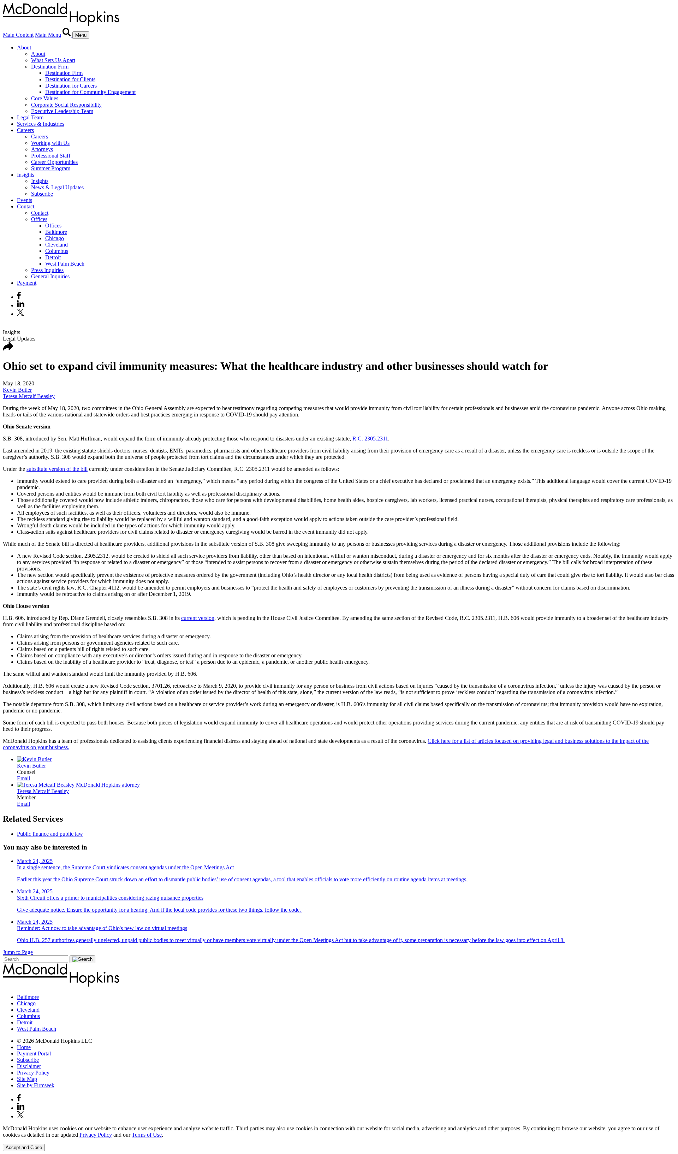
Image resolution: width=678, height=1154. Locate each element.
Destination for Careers (71, 86)
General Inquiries (50, 276)
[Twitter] (21, 314)
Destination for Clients (70, 79)
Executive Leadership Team (62, 111)
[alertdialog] (339, 1138)
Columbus (56, 251)
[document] (339, 1131)
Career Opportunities (54, 162)
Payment (26, 283)
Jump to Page (18, 952)
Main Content (18, 35)
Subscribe (42, 194)
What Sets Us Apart (53, 60)
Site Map (27, 1079)
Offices (39, 219)
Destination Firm (50, 67)
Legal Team (30, 117)
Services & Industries (40, 124)
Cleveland (56, 245)
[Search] (67, 35)
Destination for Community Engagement (90, 92)
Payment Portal (34, 1054)
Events (24, 200)
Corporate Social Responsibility (66, 105)
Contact (25, 206)
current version (197, 618)
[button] (8, 349)
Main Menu (48, 35)
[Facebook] (19, 297)
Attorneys (42, 149)
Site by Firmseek (35, 1085)
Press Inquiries (47, 270)
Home (24, 1047)
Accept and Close (24, 1147)
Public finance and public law (50, 834)
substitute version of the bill (57, 469)
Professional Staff (50, 156)
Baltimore (56, 232)
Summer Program (50, 168)
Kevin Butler (17, 390)
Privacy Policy (33, 1073)
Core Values (44, 98)
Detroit (53, 257)
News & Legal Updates (57, 187)
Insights (25, 175)
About (24, 48)
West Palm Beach (64, 264)
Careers (25, 130)
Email (23, 778)
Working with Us (50, 143)
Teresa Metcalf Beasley (29, 396)
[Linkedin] (20, 305)
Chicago (54, 238)
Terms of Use (147, 1135)
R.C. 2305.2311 (370, 439)
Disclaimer (29, 1066)
